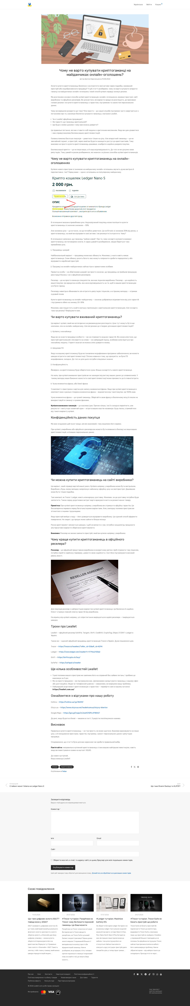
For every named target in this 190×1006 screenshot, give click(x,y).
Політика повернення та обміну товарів (42, 978)
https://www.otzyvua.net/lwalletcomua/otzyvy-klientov (84, 708)
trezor (55, 767)
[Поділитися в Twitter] (135, 767)
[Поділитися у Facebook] (131, 767)
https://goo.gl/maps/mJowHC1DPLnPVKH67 (81, 713)
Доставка (83, 978)
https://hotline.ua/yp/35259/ (71, 702)
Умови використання (68, 978)
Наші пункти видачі (63, 974)
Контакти (48, 974)
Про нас (31, 974)
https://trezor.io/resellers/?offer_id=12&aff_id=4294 (80, 646)
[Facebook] (134, 974)
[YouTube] (161, 974)
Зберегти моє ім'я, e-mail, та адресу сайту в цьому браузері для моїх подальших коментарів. (93, 860)
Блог (39, 974)
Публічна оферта (34, 981)
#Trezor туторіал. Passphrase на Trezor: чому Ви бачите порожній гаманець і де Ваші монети (78, 922)
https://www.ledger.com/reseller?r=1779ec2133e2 (79, 652)
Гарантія (94, 978)
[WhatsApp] (157, 974)
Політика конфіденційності (84, 974)
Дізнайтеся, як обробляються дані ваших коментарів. (111, 873)
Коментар (56, 809)
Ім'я (52, 838)
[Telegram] (146, 974)
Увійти (149, 5)
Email (99, 838)
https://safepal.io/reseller (70, 663)
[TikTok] (150, 974)
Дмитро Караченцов (92, 79)
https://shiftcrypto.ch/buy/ (68, 657)
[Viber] (153, 974)
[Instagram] (138, 974)
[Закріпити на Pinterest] (138, 767)
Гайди (64, 771)
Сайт (53, 849)
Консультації (49, 981)
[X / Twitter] (142, 974)
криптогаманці (67, 767)
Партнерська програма (66, 981)
